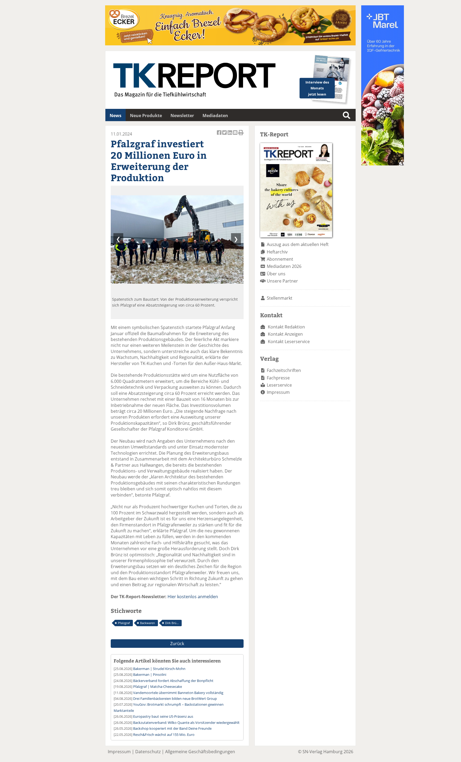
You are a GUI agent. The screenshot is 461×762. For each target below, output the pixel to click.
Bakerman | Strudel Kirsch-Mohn (159, 668)
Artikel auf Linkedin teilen (230, 135)
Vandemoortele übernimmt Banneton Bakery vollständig (178, 692)
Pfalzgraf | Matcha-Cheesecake (157, 686)
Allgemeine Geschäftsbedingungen (200, 752)
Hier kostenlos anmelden (193, 597)
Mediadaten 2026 (284, 266)
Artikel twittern (225, 135)
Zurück (177, 643)
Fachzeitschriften (284, 370)
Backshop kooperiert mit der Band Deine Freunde (172, 728)
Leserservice (279, 385)
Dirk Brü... (172, 623)
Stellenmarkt (279, 298)
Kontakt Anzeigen (285, 334)
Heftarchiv (277, 252)
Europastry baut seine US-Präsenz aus (163, 716)
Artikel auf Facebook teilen (219, 135)
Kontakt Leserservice (289, 341)
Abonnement (280, 259)
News (115, 115)
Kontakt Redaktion (286, 327)
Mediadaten (215, 115)
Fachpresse (278, 378)
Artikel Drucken (241, 135)
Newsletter (182, 115)
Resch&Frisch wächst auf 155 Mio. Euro (163, 734)
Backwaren (147, 623)
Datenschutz (148, 752)
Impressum (278, 392)
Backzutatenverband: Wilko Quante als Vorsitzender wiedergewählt (186, 722)
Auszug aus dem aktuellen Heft (298, 244)
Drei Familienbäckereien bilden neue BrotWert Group (175, 698)
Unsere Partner (282, 281)
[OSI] (382, 164)
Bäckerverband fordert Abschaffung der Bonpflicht (173, 680)
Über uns (276, 274)
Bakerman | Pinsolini (149, 674)
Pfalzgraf (124, 623)
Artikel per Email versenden (235, 135)
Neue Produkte (146, 115)
